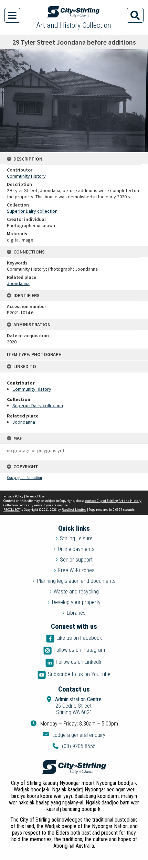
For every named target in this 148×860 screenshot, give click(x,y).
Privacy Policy (13, 496)
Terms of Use (35, 496)
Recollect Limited (74, 509)
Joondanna (23, 422)
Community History (31, 389)
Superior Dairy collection (37, 405)
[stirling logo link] (74, 767)
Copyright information (24, 477)
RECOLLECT (11, 509)
